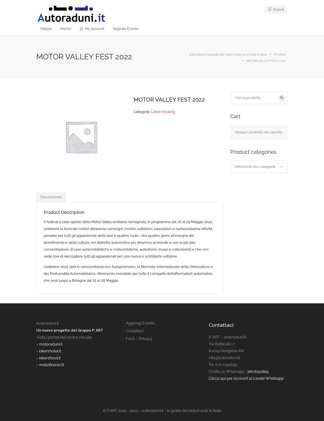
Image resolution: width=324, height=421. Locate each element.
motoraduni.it (50, 344)
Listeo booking (163, 112)
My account (94, 29)
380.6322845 (258, 371)
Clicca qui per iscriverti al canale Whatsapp (246, 378)
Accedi (278, 9)
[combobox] (259, 167)
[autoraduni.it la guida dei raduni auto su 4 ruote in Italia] (71, 14)
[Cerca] (281, 98)
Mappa (46, 29)
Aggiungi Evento (140, 323)
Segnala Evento (126, 29)
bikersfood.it (49, 358)
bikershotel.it (50, 351)
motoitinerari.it (51, 365)
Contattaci (134, 331)
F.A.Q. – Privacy (139, 339)
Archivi (65, 29)
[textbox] (259, 166)
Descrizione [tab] (51, 197)
